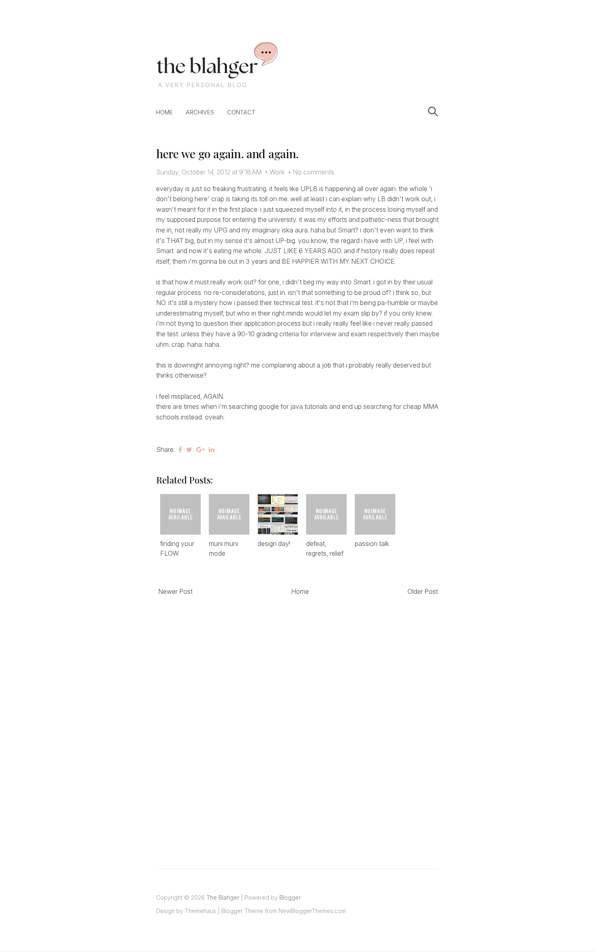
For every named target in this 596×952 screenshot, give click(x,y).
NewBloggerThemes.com (312, 910)
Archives (200, 112)
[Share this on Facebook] (180, 449)
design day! (273, 543)
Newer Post (175, 591)
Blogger (290, 897)
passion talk (372, 543)
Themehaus (200, 910)
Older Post (422, 591)
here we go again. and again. (227, 153)
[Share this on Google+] (200, 449)
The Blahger (222, 897)
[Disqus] (298, 722)
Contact (241, 112)
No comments (313, 172)
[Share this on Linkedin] (212, 449)
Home (164, 112)
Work (277, 172)
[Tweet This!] (189, 449)
